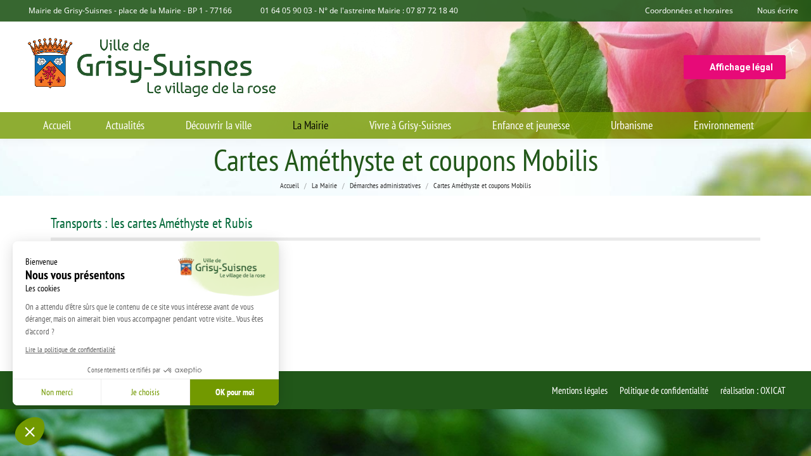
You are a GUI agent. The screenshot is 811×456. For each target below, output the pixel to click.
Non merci (57, 392)
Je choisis (145, 392)
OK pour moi (234, 392)
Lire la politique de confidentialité (70, 349)
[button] (30, 431)
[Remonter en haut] (792, 437)
